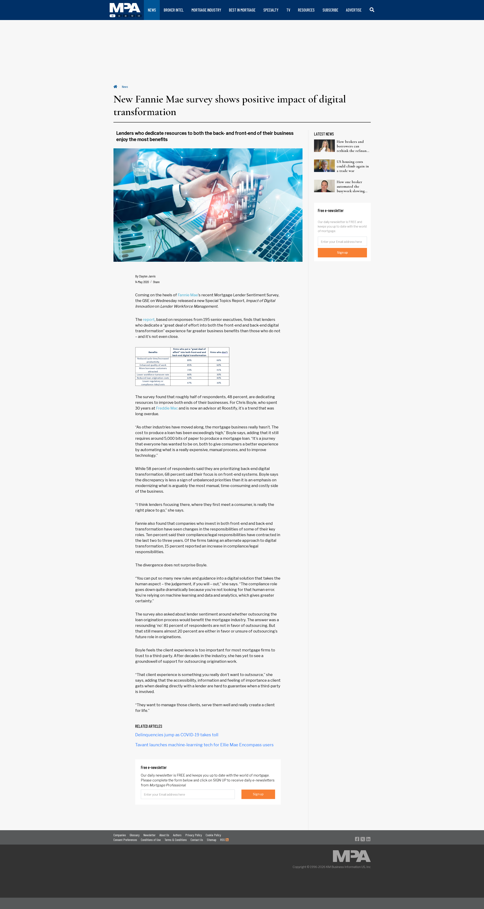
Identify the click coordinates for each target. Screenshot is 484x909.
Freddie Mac (167, 408)
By (145, 276)
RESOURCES (306, 10)
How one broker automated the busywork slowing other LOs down (351, 186)
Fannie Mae (188, 295)
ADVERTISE (353, 10)
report (149, 319)
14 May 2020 (142, 282)
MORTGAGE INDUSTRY (206, 10)
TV (288, 10)
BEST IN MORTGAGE (242, 10)
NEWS (152, 10)
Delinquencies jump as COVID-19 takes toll (176, 734)
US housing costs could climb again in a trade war (353, 166)
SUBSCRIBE (330, 10)
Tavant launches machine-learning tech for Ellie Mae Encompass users (204, 744)
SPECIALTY (270, 10)
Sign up (258, 794)
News (125, 86)
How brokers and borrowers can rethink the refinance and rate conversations (353, 146)
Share (156, 282)
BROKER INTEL (174, 10)
